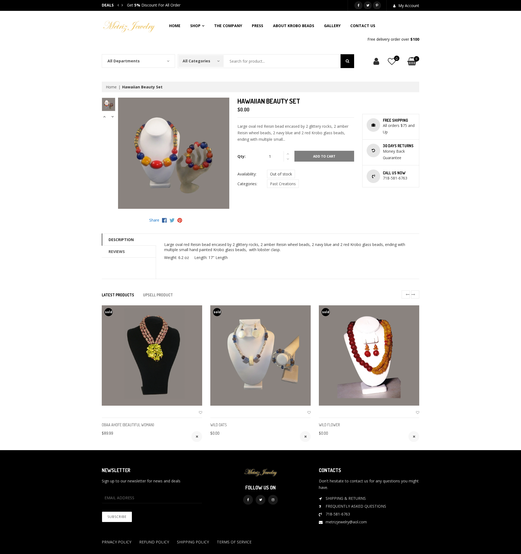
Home (174, 25)
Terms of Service (234, 542)
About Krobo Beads (293, 25)
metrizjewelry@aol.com (346, 521)
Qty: (241, 156)
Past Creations (283, 183)
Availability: (246, 174)
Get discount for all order (153, 5)
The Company (228, 25)
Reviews (117, 251)
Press (257, 25)
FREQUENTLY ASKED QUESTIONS (356, 506)
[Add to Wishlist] (200, 412)
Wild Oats (218, 424)
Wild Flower (329, 424)
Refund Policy (154, 542)
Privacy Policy (116, 542)
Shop (195, 25)
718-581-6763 (338, 514)
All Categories (196, 60)
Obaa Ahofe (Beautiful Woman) (128, 424)
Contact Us (362, 25)
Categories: (247, 183)
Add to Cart (324, 156)
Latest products (118, 295)
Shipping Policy (193, 542)
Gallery (332, 25)
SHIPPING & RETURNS (346, 498)
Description (121, 239)
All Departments (123, 60)
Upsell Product (158, 295)
